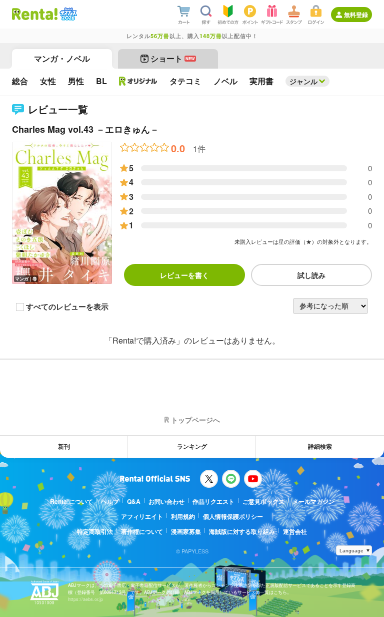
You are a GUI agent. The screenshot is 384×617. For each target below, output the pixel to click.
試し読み (312, 275)
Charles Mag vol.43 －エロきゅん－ (85, 129)
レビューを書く (184, 275)
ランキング (192, 446)
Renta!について (71, 501)
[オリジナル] (138, 81)
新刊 (64, 446)
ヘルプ (110, 501)
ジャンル (304, 81)
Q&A (133, 501)
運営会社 (295, 531)
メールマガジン (313, 501)
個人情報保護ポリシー (233, 516)
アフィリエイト (142, 516)
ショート (172, 58)
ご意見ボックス (263, 501)
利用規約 (183, 516)
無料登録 (356, 14)
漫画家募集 (186, 531)
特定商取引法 (95, 531)
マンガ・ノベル (62, 58)
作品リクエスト (213, 501)
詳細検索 (320, 446)
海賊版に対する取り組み (242, 531)
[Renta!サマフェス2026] (67, 14)
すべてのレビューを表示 (67, 307)
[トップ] (35, 14)
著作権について (142, 531)
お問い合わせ (166, 501)
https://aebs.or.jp (85, 599)
